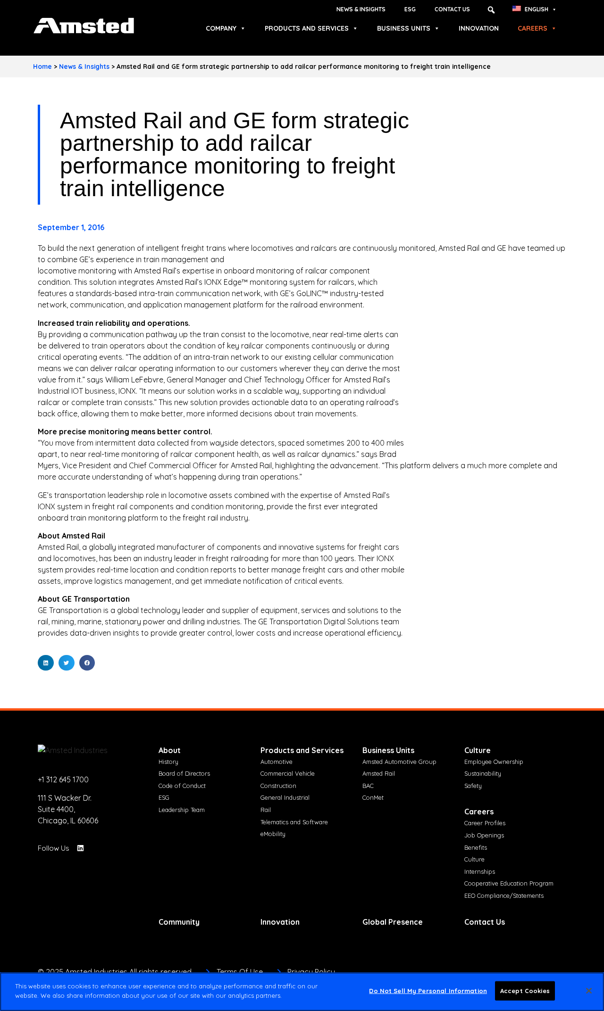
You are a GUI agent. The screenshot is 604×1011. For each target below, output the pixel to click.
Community (179, 922)
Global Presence (392, 922)
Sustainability (482, 773)
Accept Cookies (525, 990)
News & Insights (361, 9)
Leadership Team (182, 809)
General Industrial (285, 797)
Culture (477, 750)
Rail (265, 809)
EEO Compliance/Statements (504, 895)
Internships (479, 871)
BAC (368, 785)
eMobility (272, 833)
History (168, 761)
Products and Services (307, 28)
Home (42, 66)
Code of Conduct (182, 785)
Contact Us (452, 9)
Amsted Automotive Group (399, 761)
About (170, 750)
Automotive (276, 761)
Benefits (475, 847)
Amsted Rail (378, 773)
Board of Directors (184, 773)
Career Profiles (484, 823)
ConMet (373, 797)
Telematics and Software (294, 822)
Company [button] (221, 28)
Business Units (403, 28)
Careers (532, 28)
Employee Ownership (493, 761)
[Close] (589, 990)
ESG (410, 9)
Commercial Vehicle (287, 773)
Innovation (479, 28)
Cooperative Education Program (509, 883)
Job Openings (484, 835)
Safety (473, 785)
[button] (491, 10)
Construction (278, 785)
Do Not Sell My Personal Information (428, 990)
